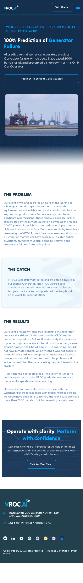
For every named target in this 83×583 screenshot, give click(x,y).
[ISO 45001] (29, 538)
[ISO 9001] (38, 538)
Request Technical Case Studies (41, 78)
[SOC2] (62, 538)
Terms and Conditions (57, 550)
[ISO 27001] (46, 538)
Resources (24, 27)
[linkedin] (13, 538)
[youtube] (21, 538)
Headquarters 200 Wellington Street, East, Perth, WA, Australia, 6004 (34, 514)
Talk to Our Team (41, 464)
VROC (10, 27)
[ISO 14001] (54, 538)
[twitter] (5, 538)
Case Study (43, 27)
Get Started (62, 7)
